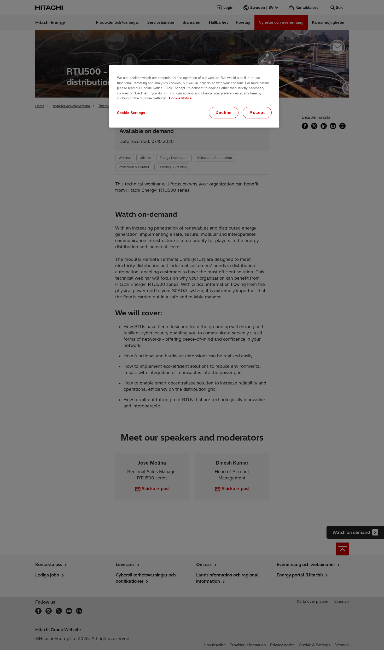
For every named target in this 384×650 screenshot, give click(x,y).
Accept (257, 112)
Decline (224, 112)
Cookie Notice (180, 98)
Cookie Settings (131, 113)
